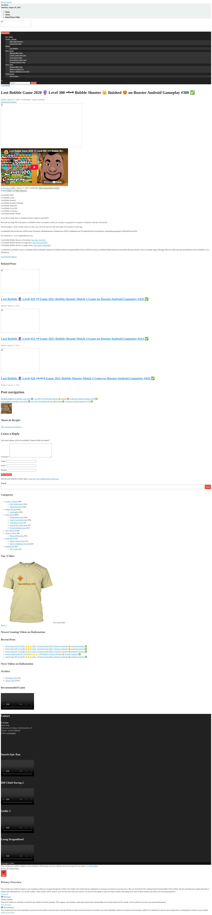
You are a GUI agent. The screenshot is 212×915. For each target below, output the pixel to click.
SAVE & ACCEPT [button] (7, 913)
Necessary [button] (4, 894)
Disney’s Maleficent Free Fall (19, 72)
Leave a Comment (38, 99)
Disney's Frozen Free (17, 541)
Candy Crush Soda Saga (18, 55)
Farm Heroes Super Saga (18, 60)
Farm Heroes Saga (16, 58)
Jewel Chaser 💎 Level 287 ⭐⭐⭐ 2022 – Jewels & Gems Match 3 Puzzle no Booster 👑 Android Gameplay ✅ (46, 646)
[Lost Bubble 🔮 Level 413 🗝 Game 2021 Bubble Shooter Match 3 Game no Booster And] (20, 332)
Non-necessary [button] (6, 905)
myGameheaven (6, 188)
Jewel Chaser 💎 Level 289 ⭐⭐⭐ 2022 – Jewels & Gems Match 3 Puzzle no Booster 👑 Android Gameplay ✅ (46, 652)
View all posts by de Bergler (12, 427)
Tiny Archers (14, 76)
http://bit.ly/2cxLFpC (38, 240)
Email (3, 466)
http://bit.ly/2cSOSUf (40, 243)
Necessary (7, 897)
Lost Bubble (14, 48)
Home (7, 12)
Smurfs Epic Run (15, 44)
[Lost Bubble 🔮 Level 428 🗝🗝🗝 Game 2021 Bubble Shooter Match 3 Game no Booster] (20, 372)
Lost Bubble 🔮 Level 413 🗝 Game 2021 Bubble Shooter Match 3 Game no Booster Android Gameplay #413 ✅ (75, 338)
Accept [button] (87, 866)
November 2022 (11, 678)
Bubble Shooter (10, 509)
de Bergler (26, 99)
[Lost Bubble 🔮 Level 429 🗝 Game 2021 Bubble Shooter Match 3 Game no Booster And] (20, 292)
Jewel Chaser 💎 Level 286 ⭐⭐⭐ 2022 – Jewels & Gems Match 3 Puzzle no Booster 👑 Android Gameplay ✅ (46, 649)
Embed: (3, 191)
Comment (5, 457)
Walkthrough (9, 74)
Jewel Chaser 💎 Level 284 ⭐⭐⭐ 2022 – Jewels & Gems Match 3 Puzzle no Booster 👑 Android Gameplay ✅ (46, 657)
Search (3, 483)
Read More (94, 866)
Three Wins (9, 65)
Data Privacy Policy (12, 17)
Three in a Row (10, 533)
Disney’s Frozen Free (17, 69)
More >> (4, 625)
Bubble (7, 46)
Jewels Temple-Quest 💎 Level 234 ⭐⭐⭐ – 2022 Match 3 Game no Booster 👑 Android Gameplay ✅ (43, 654)
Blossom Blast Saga (16, 53)
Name (3, 461)
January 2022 (10, 681)
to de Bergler (11, 733)
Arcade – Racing (10, 39)
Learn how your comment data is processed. (43, 479)
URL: (37, 188)
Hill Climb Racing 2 (16, 41)
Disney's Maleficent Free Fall (20, 544)
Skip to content (6, 2)
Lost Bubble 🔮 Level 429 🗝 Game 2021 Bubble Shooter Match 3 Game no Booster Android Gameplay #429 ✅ (75, 299)
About (7, 14)
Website (3, 470)
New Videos (9, 37)
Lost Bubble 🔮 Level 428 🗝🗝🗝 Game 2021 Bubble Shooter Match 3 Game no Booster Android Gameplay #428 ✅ (78, 378)
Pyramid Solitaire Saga (17, 62)
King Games (9, 51)
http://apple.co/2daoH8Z (42, 245)
